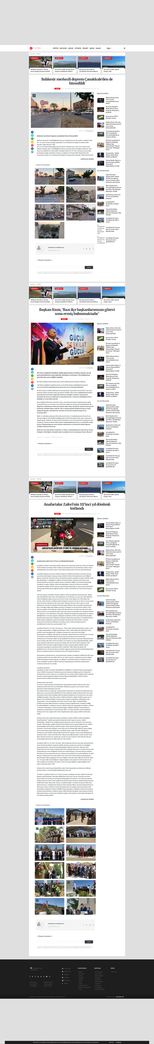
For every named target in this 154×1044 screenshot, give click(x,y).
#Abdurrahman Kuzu (57, 437)
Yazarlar (66, 974)
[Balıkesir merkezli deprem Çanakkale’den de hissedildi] (62, 110)
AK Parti (39, 381)
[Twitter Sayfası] (33, 976)
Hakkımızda (33, 982)
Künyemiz (67, 980)
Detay (112, 1042)
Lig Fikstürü (98, 979)
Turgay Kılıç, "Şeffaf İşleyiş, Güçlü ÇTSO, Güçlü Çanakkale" (112, 155)
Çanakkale (46, 385)
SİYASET (85, 48)
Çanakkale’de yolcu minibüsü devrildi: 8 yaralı (112, 220)
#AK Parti (39, 437)
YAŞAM (98, 48)
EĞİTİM (55, 48)
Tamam (119, 1042)
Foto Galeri (67, 968)
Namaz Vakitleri (99, 976)
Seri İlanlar (98, 985)
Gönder (89, 267)
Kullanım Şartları (48, 982)
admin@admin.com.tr (54, 250)
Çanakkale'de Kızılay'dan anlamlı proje (112, 204)
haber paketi (76, 996)
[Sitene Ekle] (50, 976)
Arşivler (66, 977)
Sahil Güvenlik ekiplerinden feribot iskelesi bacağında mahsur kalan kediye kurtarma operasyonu (113, 178)
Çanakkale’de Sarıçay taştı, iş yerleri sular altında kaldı (113, 229)
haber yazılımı (69, 996)
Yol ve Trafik (98, 974)
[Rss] (44, 976)
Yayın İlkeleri (33, 984)
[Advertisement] (77, 11)
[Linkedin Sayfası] (42, 976)
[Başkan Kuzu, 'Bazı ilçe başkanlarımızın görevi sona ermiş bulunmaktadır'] (62, 343)
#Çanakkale (46, 437)
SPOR (79, 989)
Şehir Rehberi (98, 987)
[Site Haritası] (47, 976)
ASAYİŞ (91, 48)
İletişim (66, 983)
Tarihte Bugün (99, 981)
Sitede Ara (114, 972)
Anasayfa (32, 54)
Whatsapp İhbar (48, 984)
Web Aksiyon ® (120, 996)
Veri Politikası (33, 986)
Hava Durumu (99, 972)
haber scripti (83, 996)
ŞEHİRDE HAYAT (82, 985)
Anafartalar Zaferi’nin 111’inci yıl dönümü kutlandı (113, 196)
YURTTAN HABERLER (84, 987)
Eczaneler (97, 977)
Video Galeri (67, 971)
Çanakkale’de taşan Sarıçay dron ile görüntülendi (112, 240)
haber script (98, 996)
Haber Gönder (48, 986)
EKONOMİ (63, 48)
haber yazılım (91, 996)
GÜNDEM (78, 48)
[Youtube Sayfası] (39, 976)
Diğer (109, 48)
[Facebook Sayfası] (30, 976)
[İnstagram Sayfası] (36, 976)
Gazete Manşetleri (100, 989)
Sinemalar (97, 983)
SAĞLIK (70, 48)
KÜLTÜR (39, 479)
